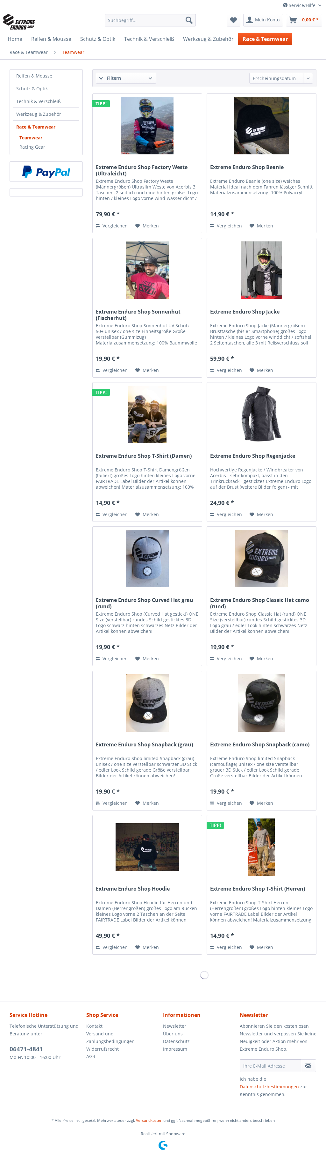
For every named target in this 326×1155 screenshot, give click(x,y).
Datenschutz (176, 1041)
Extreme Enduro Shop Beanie (247, 167)
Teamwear (30, 138)
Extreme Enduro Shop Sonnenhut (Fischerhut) (138, 314)
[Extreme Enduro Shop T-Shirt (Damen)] (147, 414)
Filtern (113, 78)
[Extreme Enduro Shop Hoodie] (147, 847)
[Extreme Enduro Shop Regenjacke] (261, 414)
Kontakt (94, 1026)
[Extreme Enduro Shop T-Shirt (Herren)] (261, 847)
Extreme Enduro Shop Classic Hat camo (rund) (259, 603)
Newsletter (174, 1026)
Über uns (173, 1034)
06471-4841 (26, 1049)
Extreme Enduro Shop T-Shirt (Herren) (257, 888)
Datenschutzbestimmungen (269, 1087)
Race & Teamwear (35, 127)
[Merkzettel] (233, 20)
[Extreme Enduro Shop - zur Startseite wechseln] (19, 22)
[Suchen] (189, 20)
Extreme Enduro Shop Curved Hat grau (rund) (144, 603)
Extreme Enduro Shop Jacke (245, 311)
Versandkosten (149, 1120)
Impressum (175, 1049)
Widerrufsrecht (102, 1049)
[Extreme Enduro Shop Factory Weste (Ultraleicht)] (147, 125)
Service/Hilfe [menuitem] (302, 5)
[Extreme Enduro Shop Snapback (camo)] (261, 703)
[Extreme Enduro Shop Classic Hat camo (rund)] (261, 558)
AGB (90, 1056)
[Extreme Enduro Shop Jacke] (261, 270)
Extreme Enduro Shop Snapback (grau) (144, 744)
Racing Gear (32, 147)
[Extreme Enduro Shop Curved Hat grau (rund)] (147, 558)
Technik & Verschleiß (38, 101)
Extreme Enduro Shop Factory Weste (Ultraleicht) (142, 170)
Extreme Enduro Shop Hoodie (133, 888)
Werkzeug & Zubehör (38, 114)
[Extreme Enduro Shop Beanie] (261, 125)
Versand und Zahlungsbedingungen (110, 1037)
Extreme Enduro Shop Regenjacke (252, 456)
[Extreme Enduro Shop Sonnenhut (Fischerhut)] (147, 270)
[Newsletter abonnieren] (308, 1065)
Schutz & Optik (32, 88)
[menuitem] (150, 20)
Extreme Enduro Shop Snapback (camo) (259, 744)
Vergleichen (114, 226)
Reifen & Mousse (34, 76)
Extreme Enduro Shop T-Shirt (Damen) (144, 456)
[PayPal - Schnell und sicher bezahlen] (46, 172)
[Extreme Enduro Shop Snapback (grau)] (147, 703)
